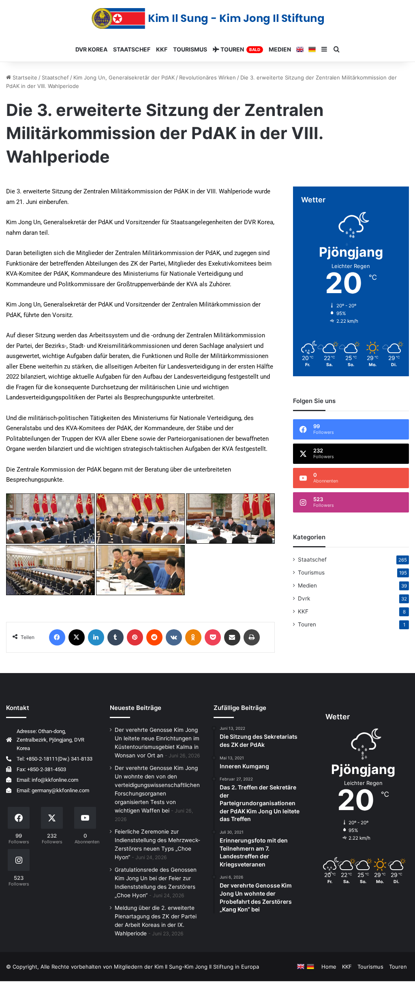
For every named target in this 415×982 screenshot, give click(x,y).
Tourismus (190, 49)
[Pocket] (213, 637)
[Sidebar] (324, 49)
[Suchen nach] (336, 49)
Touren (307, 624)
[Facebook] (57, 637)
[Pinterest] (135, 637)
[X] (76, 637)
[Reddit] (154, 637)
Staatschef (55, 77)
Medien (307, 585)
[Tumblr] (115, 637)
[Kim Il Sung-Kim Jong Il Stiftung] (208, 18)
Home (328, 966)
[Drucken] (252, 637)
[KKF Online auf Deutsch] (312, 49)
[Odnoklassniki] (193, 637)
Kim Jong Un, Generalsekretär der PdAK (124, 77)
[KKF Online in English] (300, 49)
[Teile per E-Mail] (232, 637)
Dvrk (304, 598)
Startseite (24, 77)
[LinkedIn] (96, 637)
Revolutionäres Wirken (207, 77)
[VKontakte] (174, 637)
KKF (303, 611)
